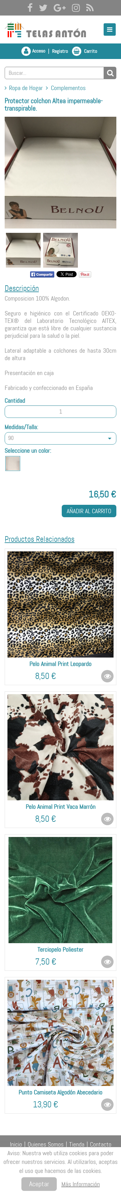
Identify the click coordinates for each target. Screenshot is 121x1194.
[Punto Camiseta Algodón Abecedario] (60, 1033)
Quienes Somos (46, 1144)
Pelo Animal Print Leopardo (60, 663)
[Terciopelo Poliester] (60, 890)
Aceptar (39, 1183)
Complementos (68, 87)
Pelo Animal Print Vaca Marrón (61, 806)
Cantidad (15, 400)
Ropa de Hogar (26, 87)
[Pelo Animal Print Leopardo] (60, 604)
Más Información (80, 1184)
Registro (60, 51)
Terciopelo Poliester (60, 949)
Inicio (16, 1144)
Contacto (100, 1144)
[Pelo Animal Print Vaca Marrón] (60, 747)
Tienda (76, 1144)
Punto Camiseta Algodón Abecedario (60, 1092)
